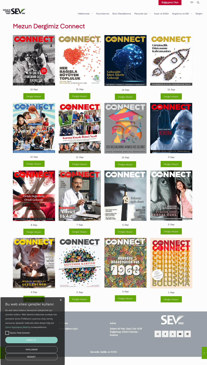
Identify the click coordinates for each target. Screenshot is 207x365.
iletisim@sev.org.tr (68, 328)
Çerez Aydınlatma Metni (16, 327)
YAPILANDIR (31, 349)
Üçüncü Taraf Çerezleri (20, 333)
